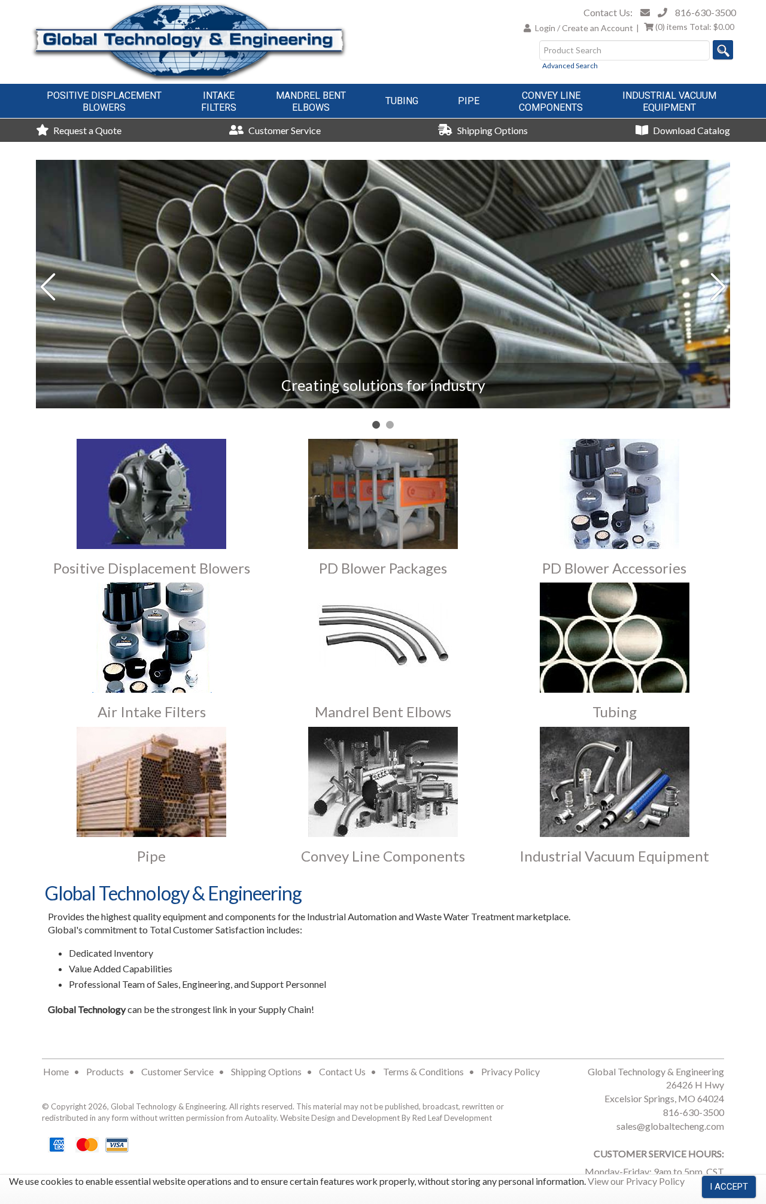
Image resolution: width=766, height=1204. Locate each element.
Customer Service (284, 130)
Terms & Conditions (423, 1071)
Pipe (468, 101)
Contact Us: (608, 12)
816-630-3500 (705, 12)
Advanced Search (570, 65)
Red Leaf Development (452, 1118)
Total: (694, 27)
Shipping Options (491, 130)
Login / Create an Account (584, 28)
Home (56, 1071)
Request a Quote (86, 130)
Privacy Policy (510, 1071)
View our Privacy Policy (636, 1181)
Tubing (401, 101)
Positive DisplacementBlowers (104, 101)
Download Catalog (690, 130)
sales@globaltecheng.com (670, 1126)
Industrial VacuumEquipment (669, 101)
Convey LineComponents (551, 101)
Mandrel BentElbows (311, 101)
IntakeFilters (218, 101)
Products (105, 1071)
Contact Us (342, 1071)
